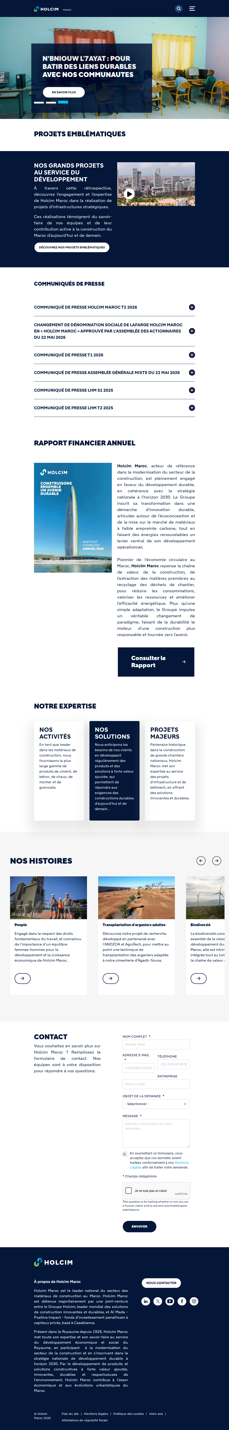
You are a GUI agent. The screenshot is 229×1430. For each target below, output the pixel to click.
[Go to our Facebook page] (183, 1301)
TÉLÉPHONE (167, 1056)
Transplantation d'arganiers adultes (46, 925)
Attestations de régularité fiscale (85, 1420)
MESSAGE (130, 1116)
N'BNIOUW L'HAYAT (208, 925)
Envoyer (139, 1226)
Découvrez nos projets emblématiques (72, 247)
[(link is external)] (23, 978)
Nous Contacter (161, 1283)
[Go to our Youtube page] (170, 1301)
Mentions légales (96, 1414)
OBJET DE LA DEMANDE (142, 1096)
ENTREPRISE (167, 1076)
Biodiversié (113, 925)
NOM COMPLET (135, 1037)
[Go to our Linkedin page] (146, 1301)
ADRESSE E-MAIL (136, 1055)
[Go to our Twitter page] (158, 1301)
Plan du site (70, 1414)
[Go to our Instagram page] (195, 1301)
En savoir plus (64, 84)
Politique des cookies (128, 1414)
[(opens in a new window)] (48, 897)
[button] (201, 860)
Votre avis (156, 1414)
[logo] (46, 10)
